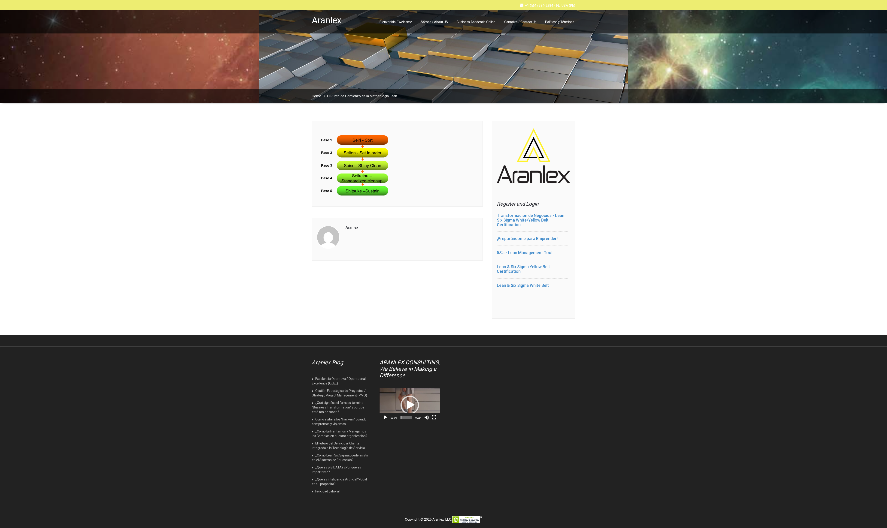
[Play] (385, 417)
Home (316, 96)
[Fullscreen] (434, 417)
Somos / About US (434, 22)
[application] (410, 405)
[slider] (406, 417)
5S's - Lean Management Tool (524, 252)
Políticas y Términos (559, 22)
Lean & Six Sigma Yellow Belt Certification (523, 269)
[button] (410, 405)
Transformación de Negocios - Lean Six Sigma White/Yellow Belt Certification (530, 220)
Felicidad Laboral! (327, 491)
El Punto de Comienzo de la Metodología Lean (362, 96)
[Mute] (426, 417)
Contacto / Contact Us (520, 22)
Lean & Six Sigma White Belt (523, 285)
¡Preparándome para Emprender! (527, 238)
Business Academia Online (476, 22)
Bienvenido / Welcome (396, 22)
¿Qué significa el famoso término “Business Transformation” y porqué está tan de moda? (338, 407)
